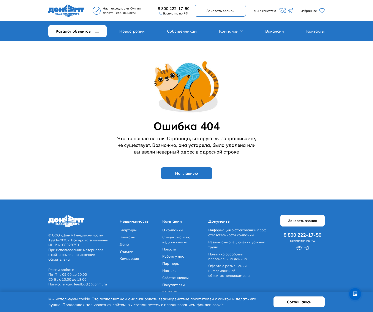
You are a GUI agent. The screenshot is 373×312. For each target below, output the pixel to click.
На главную (186, 173)
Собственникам (182, 31)
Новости (169, 249)
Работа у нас (173, 256)
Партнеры (171, 263)
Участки (126, 251)
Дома (124, 244)
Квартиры (128, 230)
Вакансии (274, 31)
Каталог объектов (73, 31)
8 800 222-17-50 (174, 8)
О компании (172, 230)
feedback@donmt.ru (90, 284)
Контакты (315, 31)
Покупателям (173, 285)
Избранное (309, 11)
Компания (228, 31)
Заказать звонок (220, 11)
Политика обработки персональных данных (227, 256)
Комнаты (127, 237)
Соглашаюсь (299, 301)
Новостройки (132, 31)
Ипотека (169, 270)
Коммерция (129, 258)
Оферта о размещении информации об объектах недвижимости (229, 271)
